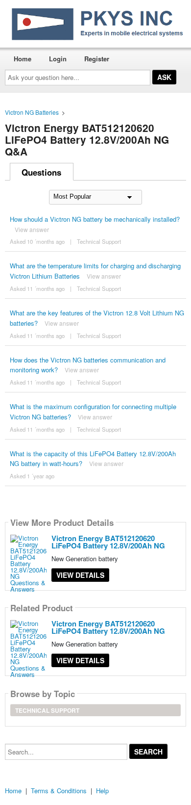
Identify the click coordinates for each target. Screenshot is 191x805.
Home (22, 58)
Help (102, 790)
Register (96, 58)
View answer (32, 229)
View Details (80, 575)
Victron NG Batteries (32, 112)
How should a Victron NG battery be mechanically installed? (95, 219)
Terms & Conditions (59, 790)
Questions (41, 172)
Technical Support (99, 241)
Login (58, 58)
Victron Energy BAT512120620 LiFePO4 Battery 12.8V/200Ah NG (108, 542)
